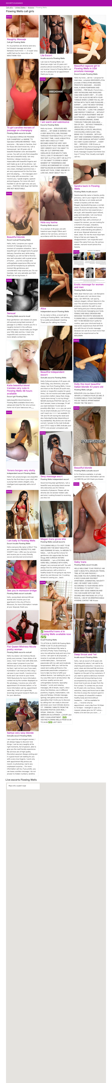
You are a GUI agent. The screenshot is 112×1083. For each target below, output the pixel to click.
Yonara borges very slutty (21, 470)
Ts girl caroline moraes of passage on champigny (21, 129)
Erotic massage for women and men (88, 286)
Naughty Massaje (16, 39)
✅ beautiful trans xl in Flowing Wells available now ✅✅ (56, 634)
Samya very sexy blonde (20, 732)
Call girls (9, 7)
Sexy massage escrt (52, 476)
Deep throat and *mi (85, 654)
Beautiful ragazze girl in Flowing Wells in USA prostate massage (87, 68)
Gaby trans (80, 562)
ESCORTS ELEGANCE (14, 3)
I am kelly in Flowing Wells (21, 540)
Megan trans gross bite (53, 539)
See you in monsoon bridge (22, 590)
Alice (43, 308)
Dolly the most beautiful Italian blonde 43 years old (88, 385)
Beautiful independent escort (52, 373)
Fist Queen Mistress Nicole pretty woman (21, 648)
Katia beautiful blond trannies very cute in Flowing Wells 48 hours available (19, 389)
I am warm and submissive (55, 122)
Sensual (11, 313)
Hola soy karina (49, 222)
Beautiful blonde (16, 237)
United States (20, 7)
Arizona (31, 7)
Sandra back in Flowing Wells (87, 187)
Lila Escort (46, 55)
